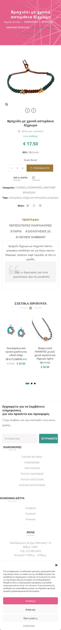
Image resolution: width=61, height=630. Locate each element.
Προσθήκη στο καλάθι (41, 169)
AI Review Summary (31, 237)
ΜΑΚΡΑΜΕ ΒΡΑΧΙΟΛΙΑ (17, 27)
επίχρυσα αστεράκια (35, 197)
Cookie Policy (29, 625)
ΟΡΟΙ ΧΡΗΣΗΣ (32, 468)
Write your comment (32, 131)
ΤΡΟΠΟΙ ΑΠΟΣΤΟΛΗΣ (32, 479)
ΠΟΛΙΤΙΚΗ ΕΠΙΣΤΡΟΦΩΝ (32, 485)
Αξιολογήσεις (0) (38, 231)
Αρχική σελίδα (12, 21)
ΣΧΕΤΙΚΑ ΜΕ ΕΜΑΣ (32, 456)
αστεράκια (15, 197)
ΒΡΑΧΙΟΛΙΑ (47, 21)
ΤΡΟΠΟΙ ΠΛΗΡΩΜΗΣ (32, 473)
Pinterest (30, 519)
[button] (56, 565)
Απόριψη (30, 609)
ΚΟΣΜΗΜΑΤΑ (31, 21)
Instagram (30, 508)
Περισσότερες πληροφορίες (30, 225)
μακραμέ (53, 197)
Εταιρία (16, 231)
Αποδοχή (30, 600)
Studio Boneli (30, 160)
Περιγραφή (30, 219)
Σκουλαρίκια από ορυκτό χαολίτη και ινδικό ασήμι (16, 352)
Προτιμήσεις (31, 618)
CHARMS (20, 187)
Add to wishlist (20, 177)
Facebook (30, 513)
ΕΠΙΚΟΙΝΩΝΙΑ (32, 462)
